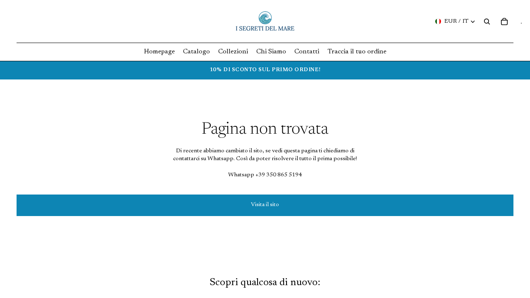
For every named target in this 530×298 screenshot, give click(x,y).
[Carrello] (504, 21)
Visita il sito (265, 205)
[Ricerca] (487, 21)
